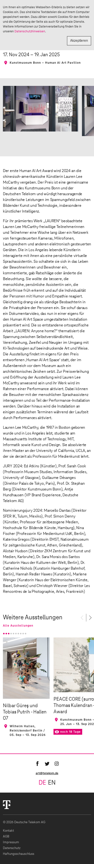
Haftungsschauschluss (18, 854)
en (52, 783)
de (42, 783)
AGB (6, 836)
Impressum (11, 842)
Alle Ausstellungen (18, 625)
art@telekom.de (47, 773)
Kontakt (8, 831)
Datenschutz (11, 848)
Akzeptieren (79, 41)
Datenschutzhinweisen (29, 31)
